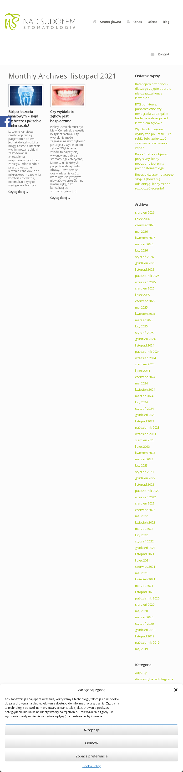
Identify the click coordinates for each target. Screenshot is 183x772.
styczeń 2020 (144, 623)
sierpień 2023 (144, 440)
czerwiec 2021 (145, 566)
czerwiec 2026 (145, 225)
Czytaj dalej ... (18, 191)
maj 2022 (141, 516)
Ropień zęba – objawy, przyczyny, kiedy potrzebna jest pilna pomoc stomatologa (151, 161)
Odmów (91, 742)
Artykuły (141, 673)
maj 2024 (141, 383)
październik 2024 (147, 351)
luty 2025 (141, 326)
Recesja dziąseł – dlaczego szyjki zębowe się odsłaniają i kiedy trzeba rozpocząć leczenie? (154, 181)
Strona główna (110, 22)
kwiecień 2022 (145, 522)
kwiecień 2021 (145, 579)
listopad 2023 (144, 421)
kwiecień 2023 (145, 453)
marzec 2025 (144, 320)
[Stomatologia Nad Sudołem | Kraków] (40, 21)
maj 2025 (141, 307)
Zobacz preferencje (92, 756)
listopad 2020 (144, 592)
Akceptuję (92, 729)
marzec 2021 (144, 585)
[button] (175, 690)
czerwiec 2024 (145, 377)
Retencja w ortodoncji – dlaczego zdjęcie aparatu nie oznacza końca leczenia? (153, 91)
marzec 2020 (144, 617)
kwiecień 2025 (145, 313)
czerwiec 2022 (145, 510)
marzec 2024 (144, 396)
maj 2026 (141, 231)
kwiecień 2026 (145, 238)
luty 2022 (141, 535)
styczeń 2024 (144, 408)
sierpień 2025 (144, 288)
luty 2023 (141, 465)
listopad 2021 (144, 554)
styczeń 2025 (144, 333)
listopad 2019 (144, 636)
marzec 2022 (144, 528)
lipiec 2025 (142, 295)
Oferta (152, 22)
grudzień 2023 (145, 415)
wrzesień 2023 (145, 434)
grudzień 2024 (145, 339)
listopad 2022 (144, 484)
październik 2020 (147, 598)
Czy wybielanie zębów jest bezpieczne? (62, 116)
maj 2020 (141, 611)
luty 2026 (141, 250)
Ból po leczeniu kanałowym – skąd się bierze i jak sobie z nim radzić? (24, 118)
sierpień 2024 (144, 364)
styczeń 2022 (144, 541)
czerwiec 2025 (145, 301)
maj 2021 (141, 573)
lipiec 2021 (142, 560)
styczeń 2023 (144, 472)
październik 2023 (147, 427)
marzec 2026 (144, 244)
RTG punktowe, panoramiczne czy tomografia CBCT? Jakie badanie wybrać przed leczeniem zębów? (151, 113)
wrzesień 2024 (145, 358)
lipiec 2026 (142, 219)
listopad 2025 (144, 269)
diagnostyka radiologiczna (154, 679)
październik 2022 (147, 490)
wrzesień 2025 (145, 282)
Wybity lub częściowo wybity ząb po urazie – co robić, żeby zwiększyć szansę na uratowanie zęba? (153, 138)
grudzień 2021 (145, 548)
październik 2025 (147, 275)
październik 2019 (147, 642)
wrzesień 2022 (145, 497)
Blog (166, 22)
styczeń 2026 (144, 257)
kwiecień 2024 (145, 389)
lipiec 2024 (142, 370)
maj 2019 (141, 649)
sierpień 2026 (144, 212)
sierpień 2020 (144, 604)
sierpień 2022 (144, 503)
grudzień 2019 (145, 630)
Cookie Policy (91, 766)
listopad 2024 (144, 345)
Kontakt (163, 54)
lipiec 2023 (142, 446)
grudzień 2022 (145, 478)
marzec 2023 (144, 459)
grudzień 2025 (145, 263)
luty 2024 (141, 402)
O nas (137, 22)
